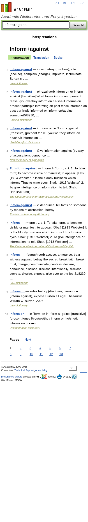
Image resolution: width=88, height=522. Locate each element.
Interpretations (44, 37)
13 (61, 354)
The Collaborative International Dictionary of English (42, 196)
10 (31, 354)
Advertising (41, 370)
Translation (41, 57)
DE (65, 3)
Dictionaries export (11, 376)
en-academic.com (17, 7)
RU (57, 3)
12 (51, 354)
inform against (21, 69)
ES (73, 3)
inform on (17, 291)
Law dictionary (19, 83)
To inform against (23, 168)
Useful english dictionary (25, 142)
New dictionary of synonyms (27, 160)
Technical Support (24, 370)
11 (41, 354)
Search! (78, 25)
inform (15, 254)
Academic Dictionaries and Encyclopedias (38, 16)
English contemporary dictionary (29, 214)
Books (58, 57)
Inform (15, 222)
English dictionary (21, 120)
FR (81, 3)
